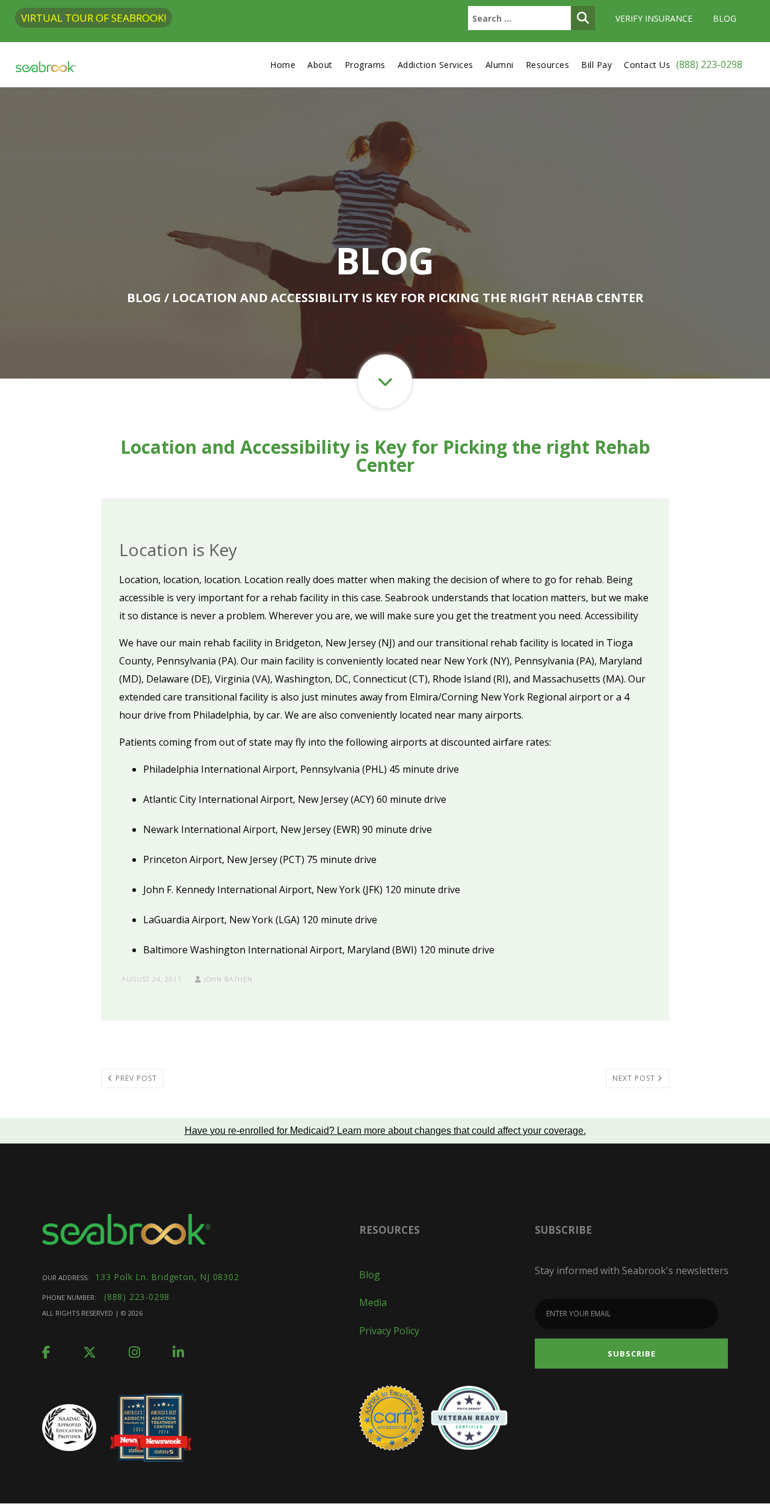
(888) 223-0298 (709, 64)
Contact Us (647, 64)
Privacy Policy (389, 1330)
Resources (548, 64)
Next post (635, 1078)
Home (282, 64)
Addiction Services (435, 64)
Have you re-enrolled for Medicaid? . (385, 1130)
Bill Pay (596, 64)
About (320, 64)
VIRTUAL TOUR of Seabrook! (93, 18)
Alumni (499, 64)
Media (373, 1302)
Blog (724, 18)
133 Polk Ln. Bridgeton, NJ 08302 (167, 1277)
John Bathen (227, 978)
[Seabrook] (46, 65)
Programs (365, 64)
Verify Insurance (653, 18)
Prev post (135, 1078)
